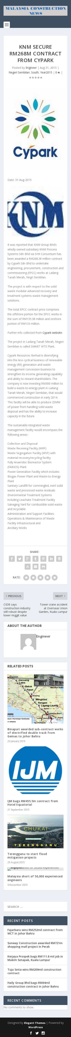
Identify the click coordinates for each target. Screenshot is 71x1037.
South (35, 72)
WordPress (35, 1027)
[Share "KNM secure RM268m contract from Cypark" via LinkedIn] (51, 559)
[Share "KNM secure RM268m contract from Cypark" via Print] (43, 567)
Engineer (31, 68)
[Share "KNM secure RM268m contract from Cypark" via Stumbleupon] (28, 567)
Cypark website (52, 332)
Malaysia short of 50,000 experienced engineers (35, 878)
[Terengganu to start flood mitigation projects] (35, 831)
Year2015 (46, 72)
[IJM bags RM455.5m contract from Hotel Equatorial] (35, 770)
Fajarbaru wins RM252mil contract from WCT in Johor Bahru (35, 931)
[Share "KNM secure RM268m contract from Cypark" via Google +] (28, 559)
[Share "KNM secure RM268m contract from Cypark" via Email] (35, 567)
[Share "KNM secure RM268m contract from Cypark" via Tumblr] (35, 559)
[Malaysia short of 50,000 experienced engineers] (35, 869)
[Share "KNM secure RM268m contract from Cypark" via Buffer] (59, 559)
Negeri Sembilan (19, 72)
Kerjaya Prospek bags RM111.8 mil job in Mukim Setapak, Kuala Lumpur (35, 958)
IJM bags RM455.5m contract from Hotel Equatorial (32, 802)
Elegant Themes (34, 1023)
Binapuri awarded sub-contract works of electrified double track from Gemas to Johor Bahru (35, 732)
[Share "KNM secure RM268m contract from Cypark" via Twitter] (20, 559)
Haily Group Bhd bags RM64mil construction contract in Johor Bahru (33, 984)
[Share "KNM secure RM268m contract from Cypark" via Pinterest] (43, 559)
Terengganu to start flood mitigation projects (27, 855)
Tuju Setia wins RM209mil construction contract (34, 971)
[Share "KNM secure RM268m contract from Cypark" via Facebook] (12, 559)
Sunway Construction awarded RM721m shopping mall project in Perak (35, 944)
